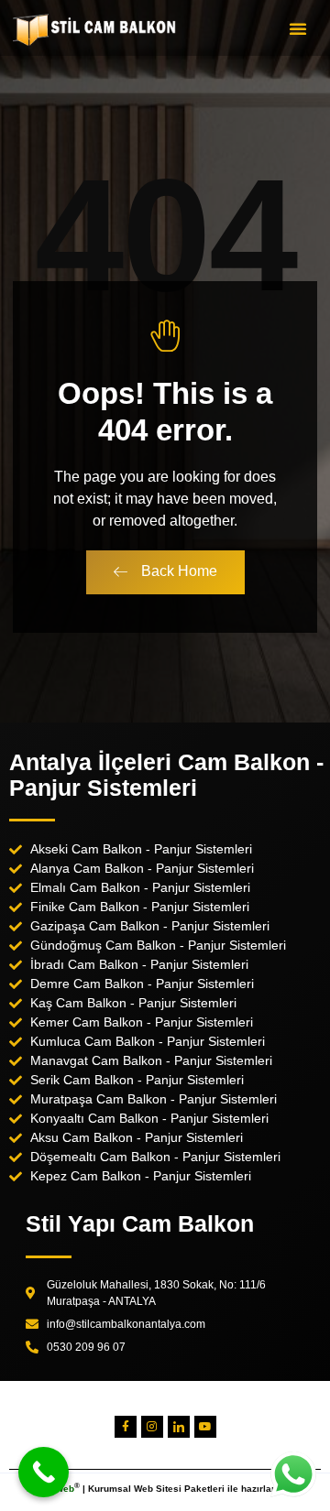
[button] (298, 28)
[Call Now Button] (43, 1472)
